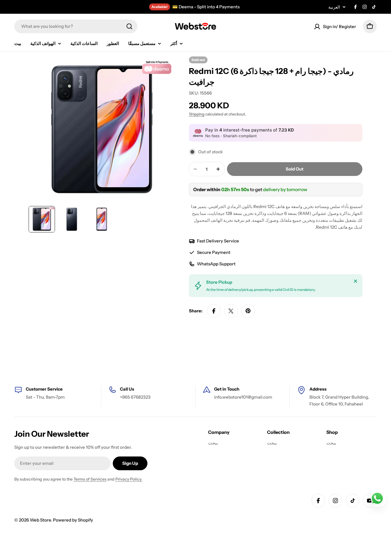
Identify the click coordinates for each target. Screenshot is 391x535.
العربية (334, 7)
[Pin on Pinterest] (248, 311)
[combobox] (75, 26)
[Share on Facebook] (214, 311)
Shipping (196, 114)
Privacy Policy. (128, 479)
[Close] (355, 281)
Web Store (40, 520)
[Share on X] (231, 311)
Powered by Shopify (73, 520)
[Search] (129, 26)
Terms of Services (90, 479)
